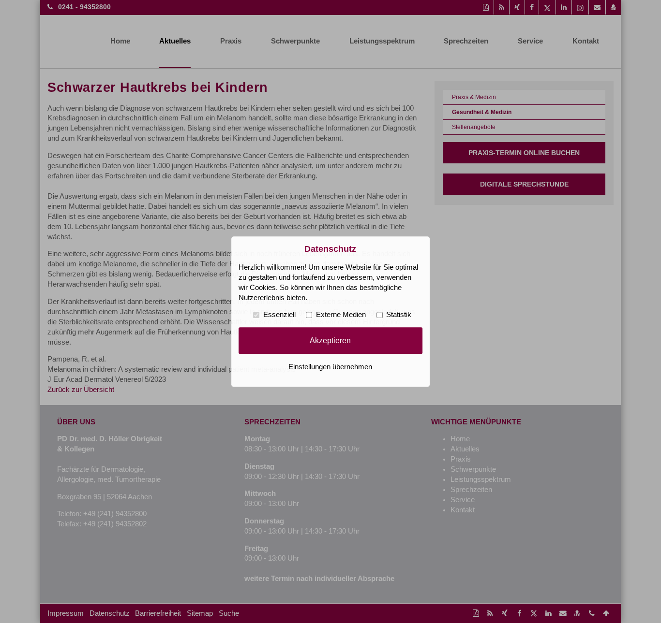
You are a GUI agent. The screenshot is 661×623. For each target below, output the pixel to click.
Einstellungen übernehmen (330, 367)
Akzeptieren (330, 340)
